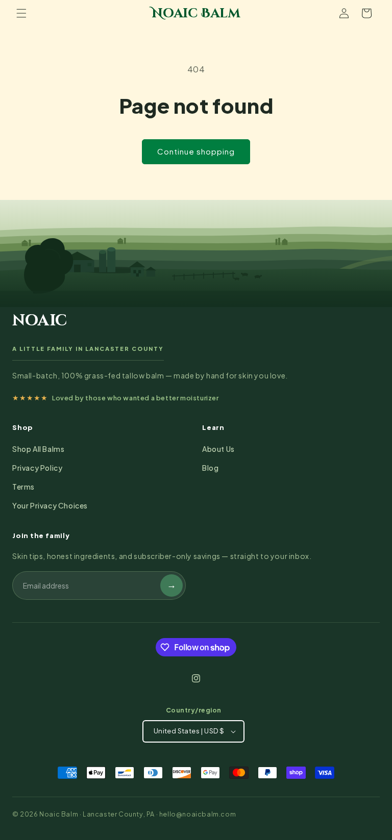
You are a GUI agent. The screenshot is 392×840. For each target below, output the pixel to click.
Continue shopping (196, 151)
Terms (23, 486)
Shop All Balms (38, 448)
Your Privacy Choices (50, 505)
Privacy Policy (37, 467)
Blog (210, 467)
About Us (218, 448)
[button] (21, 13)
